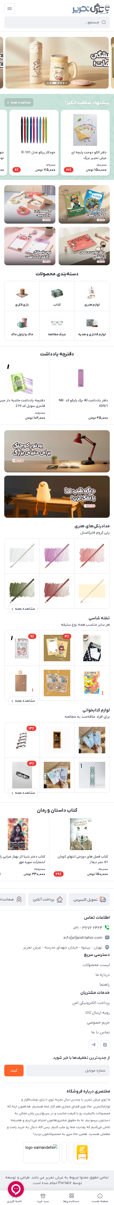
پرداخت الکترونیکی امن (91, 1003)
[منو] (9, 8)
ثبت (14, 1070)
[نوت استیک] (29, 246)
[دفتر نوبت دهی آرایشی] (84, 246)
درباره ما (102, 974)
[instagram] (105, 1045)
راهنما (104, 984)
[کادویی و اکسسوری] (29, 204)
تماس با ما (100, 1032)
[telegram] (93, 1045)
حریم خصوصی (98, 1022)
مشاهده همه (21, 102)
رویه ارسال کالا (98, 1012)
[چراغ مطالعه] (57, 451)
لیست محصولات (96, 965)
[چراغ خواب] (57, 497)
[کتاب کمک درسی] (84, 204)
